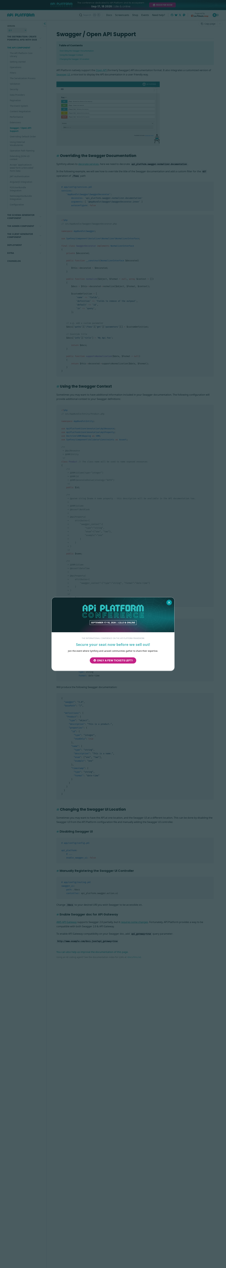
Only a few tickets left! (115, 660)
